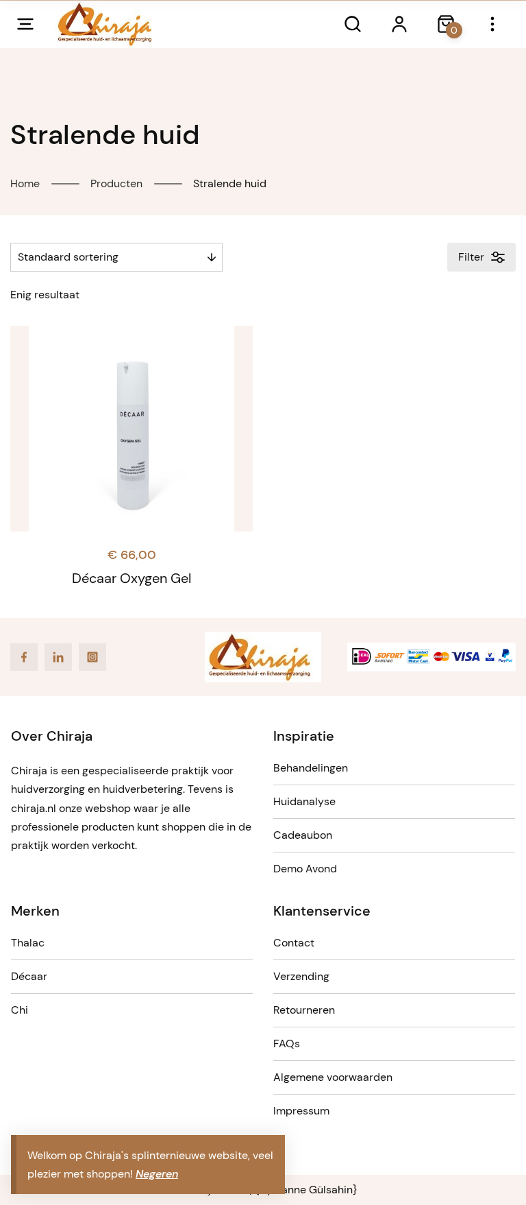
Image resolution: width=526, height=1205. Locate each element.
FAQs (286, 1043)
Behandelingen (310, 768)
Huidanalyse (304, 801)
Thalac (28, 942)
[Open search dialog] (352, 24)
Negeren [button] (157, 1174)
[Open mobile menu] (25, 24)
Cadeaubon (302, 835)
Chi (19, 1010)
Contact (293, 942)
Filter (471, 257)
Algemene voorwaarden (332, 1077)
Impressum (301, 1110)
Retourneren (304, 1010)
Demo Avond (305, 868)
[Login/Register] (399, 24)
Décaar (29, 976)
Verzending (301, 976)
